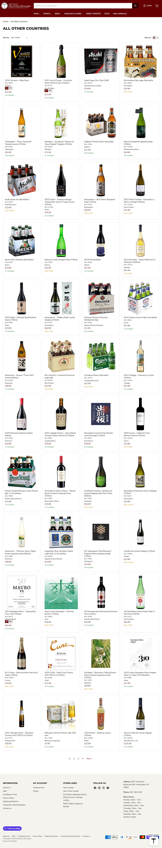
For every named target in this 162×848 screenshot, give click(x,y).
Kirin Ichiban (128, 86)
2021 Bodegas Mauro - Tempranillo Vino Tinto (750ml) (20, 612)
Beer (57, 13)
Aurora (126, 441)
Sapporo (87, 147)
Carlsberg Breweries (91, 381)
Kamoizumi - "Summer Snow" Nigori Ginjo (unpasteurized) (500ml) (20, 552)
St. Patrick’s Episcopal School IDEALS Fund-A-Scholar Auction (74, 797)
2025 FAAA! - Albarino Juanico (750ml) (97, 734)
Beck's (7, 265)
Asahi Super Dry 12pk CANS (96, 80)
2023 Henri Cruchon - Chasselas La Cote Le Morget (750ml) (139, 200)
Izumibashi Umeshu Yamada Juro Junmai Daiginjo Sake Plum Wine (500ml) (98, 493)
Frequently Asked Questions (14, 805)
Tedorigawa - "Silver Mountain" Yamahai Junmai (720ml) (18, 142)
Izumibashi (87, 501)
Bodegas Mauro (10, 619)
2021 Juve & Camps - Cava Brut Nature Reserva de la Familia (58, 81)
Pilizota (86, 265)
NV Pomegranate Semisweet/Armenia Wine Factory (100, 612)
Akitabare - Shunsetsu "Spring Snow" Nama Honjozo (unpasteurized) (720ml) (100, 675)
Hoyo (46, 619)
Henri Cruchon (129, 207)
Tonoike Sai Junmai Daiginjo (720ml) (139, 551)
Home (5, 21)
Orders (36, 791)
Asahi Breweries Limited (92, 86)
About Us (6, 787)
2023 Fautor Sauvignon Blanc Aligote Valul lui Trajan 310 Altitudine (140, 673)
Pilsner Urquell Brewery (13, 499)
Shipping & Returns (10, 801)
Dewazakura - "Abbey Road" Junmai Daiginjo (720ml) (60, 318)
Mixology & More (73, 13)
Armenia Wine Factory (92, 619)
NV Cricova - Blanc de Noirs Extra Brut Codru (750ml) (21, 673)
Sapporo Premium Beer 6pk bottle (99, 141)
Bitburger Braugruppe (52, 741)
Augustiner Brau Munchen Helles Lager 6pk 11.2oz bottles (59, 552)
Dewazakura (88, 207)
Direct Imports (93, 13)
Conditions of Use (10, 794)
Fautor (47, 210)
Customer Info (38, 787)
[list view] (157, 37)
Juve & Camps (49, 88)
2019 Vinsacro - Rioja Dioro (17, 80)
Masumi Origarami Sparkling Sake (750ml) (138, 142)
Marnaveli (8, 441)
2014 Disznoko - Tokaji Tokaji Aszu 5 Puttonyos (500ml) (139, 260)
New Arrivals (120, 13)
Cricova (7, 680)
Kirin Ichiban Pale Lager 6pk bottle (138, 80)
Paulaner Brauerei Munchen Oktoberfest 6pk (96, 318)
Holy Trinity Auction (71, 791)
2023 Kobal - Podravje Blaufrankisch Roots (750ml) (20, 318)
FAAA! (86, 741)
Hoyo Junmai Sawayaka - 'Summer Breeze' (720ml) (59, 612)
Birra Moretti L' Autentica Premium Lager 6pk (60, 376)
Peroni (126, 323)
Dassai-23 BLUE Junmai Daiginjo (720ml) (138, 734)
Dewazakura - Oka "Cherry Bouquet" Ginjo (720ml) (99, 200)
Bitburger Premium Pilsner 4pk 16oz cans (60, 734)
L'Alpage (127, 383)
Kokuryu (47, 265)
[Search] (135, 5)
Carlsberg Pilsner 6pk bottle (96, 375)
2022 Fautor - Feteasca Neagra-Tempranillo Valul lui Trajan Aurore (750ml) (60, 202)
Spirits (46, 13)
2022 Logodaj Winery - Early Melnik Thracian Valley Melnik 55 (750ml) (60, 434)
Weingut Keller (10, 741)
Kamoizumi (8, 383)
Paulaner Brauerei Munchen (93, 325)
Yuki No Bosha (129, 619)
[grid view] (154, 37)
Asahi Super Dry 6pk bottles (17, 199)
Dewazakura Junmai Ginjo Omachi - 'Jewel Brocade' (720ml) (99, 434)
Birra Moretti (49, 383)
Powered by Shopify (10, 841)
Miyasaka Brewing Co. (131, 149)
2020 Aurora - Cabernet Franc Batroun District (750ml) (137, 434)
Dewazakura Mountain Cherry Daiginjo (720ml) (140, 492)
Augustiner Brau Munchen (53, 559)
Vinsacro (8, 86)
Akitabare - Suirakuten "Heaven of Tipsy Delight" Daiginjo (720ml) (59, 142)
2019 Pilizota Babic (92, 259)
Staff (107, 13)
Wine (36, 13)
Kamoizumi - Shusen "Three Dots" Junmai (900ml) (19, 376)
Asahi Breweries (10, 205)
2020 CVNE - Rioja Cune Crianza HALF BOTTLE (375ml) (59, 673)
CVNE (47, 680)
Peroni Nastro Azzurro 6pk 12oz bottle (140, 317)
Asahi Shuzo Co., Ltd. (131, 741)
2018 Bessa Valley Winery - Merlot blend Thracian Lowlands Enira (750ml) (60, 493)
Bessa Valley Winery (52, 501)
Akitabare (48, 149)
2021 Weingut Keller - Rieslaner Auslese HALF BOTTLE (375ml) (19, 734)
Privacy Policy (8, 798)
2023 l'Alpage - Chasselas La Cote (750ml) (139, 376)
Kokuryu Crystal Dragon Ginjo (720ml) (61, 259)
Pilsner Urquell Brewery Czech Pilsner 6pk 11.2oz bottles (21, 492)
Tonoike (126, 556)
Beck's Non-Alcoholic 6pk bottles (19, 259)
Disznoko (127, 267)
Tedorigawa (9, 149)
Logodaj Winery (50, 441)
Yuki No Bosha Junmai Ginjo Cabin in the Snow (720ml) (139, 612)
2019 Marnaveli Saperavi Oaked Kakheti (18, 434)
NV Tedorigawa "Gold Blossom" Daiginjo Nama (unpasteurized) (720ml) (97, 553)
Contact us (7, 808)
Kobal (7, 325)
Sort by (6, 38)
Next (89, 758)
